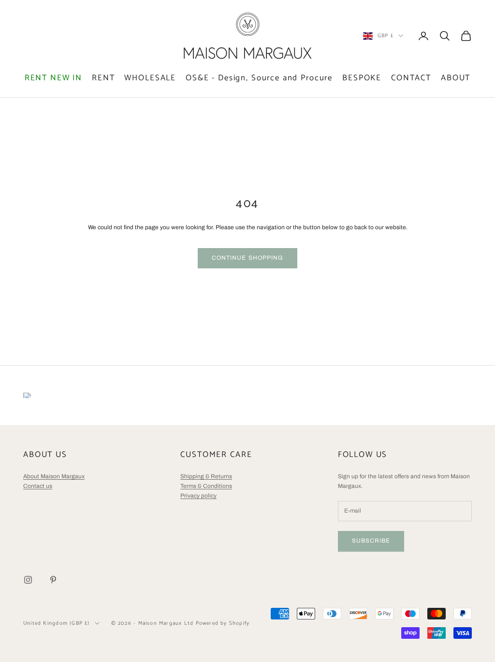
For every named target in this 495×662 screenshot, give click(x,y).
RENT (103, 78)
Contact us (37, 486)
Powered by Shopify (223, 623)
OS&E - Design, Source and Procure (259, 78)
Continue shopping (247, 257)
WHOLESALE (150, 78)
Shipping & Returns (206, 476)
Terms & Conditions (206, 486)
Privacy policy (198, 495)
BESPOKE (361, 78)
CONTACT (411, 78)
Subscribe (371, 540)
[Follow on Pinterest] (53, 580)
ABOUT (455, 78)
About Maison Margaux (54, 476)
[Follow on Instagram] (28, 580)
